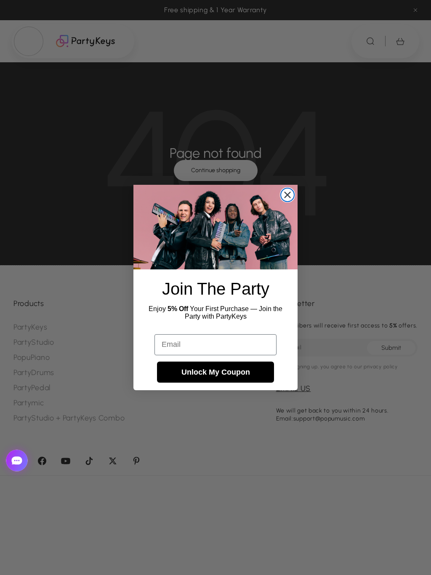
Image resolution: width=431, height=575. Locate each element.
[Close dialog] (287, 195)
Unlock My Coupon (215, 372)
